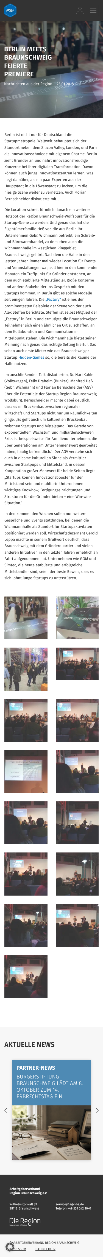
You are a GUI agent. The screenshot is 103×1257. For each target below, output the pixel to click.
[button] (93, 10)
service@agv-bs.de (70, 1204)
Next (97, 1110)
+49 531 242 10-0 (79, 1209)
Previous (5, 1110)
